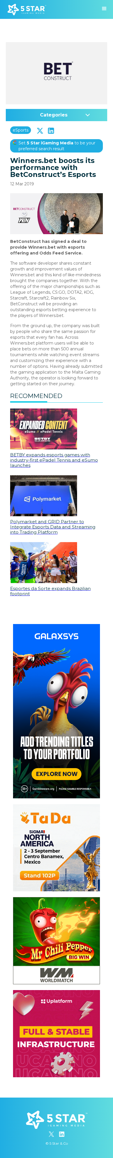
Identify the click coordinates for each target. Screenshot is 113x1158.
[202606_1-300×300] (56, 900)
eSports (20, 130)
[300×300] (56, 807)
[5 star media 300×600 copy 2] (56, 627)
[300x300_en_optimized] (56, 993)
